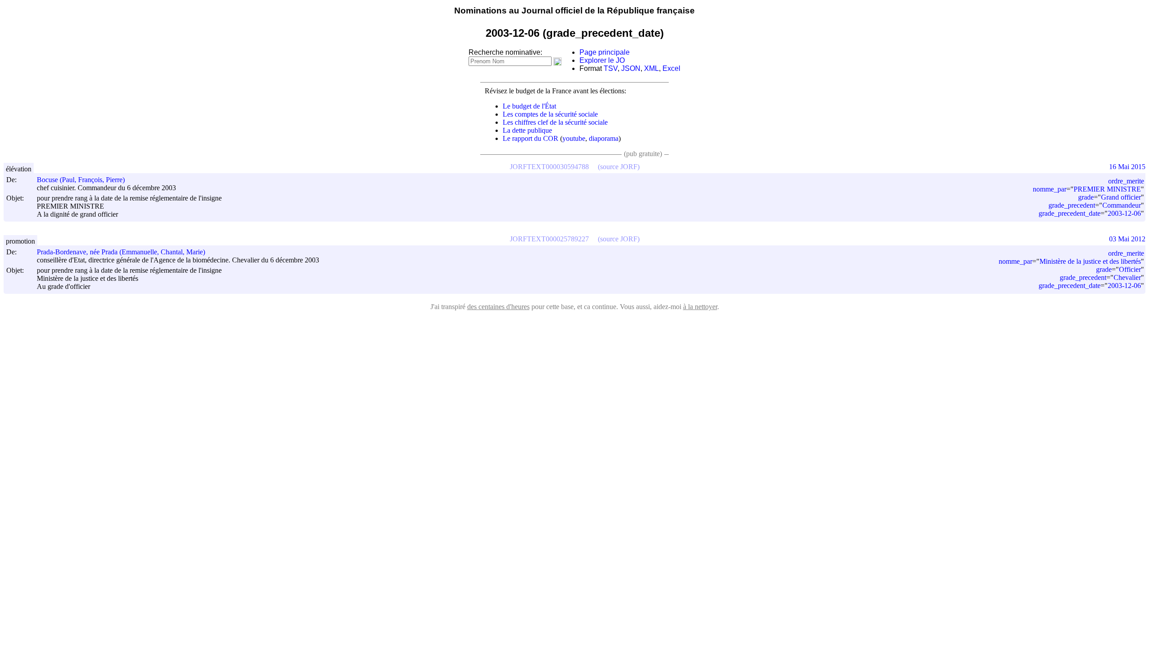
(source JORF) (619, 166)
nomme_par (1049, 189)
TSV (611, 68)
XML (651, 68)
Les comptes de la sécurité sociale (550, 114)
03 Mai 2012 (1127, 239)
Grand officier (1121, 197)
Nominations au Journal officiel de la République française (574, 10)
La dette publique (527, 130)
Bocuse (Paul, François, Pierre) (81, 179)
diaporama (603, 138)
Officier (1130, 269)
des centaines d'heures (498, 306)
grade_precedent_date (1070, 213)
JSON (630, 68)
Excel (671, 68)
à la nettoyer (700, 306)
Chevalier (1127, 277)
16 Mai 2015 (1127, 166)
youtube (573, 138)
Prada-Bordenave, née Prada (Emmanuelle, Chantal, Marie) (121, 252)
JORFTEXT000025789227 (549, 239)
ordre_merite (1126, 181)
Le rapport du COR (530, 138)
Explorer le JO (602, 60)
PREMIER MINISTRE (1107, 189)
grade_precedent (1071, 205)
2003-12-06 (1124, 213)
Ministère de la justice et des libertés (1090, 261)
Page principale (604, 52)
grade (1086, 197)
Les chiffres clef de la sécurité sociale (555, 122)
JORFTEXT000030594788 (549, 166)
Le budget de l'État (529, 106)
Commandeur (1121, 205)
